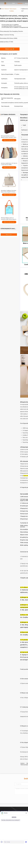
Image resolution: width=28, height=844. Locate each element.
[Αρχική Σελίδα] (5, 3)
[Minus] (26, 813)
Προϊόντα (20, 3)
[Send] (26, 841)
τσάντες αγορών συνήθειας (13, 9)
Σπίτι (13, 3)
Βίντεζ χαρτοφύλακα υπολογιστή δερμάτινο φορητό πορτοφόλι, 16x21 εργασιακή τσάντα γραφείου (8, 137)
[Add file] (2, 841)
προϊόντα (6, 8)
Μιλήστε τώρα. (9, 49)
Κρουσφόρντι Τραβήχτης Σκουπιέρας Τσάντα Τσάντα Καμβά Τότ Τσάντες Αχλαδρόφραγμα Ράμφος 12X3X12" (8, 192)
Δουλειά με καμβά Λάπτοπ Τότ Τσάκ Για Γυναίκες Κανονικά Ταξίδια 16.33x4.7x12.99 (9, 165)
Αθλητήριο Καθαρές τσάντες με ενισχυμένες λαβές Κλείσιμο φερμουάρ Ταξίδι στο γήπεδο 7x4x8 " (8, 219)
